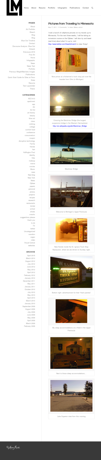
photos (32, 192)
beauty (32, 115)
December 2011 (29, 281)
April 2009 (31, 320)
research (31, 200)
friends (32, 146)
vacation (32, 234)
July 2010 (31, 292)
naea (33, 172)
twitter (32, 228)
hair (33, 149)
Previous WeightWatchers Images (22, 71)
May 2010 (31, 295)
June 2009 (31, 314)
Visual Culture (29, 242)
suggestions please (27, 217)
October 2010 (30, 289)
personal (32, 189)
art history (31, 112)
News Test (31, 66)
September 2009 (28, 306)
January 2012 (30, 278)
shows (32, 211)
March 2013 (30, 258)
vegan (32, 237)
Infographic (31, 60)
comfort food (30, 129)
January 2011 (30, 286)
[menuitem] (26, 8)
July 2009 (31, 312)
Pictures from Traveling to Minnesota (71, 23)
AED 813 (31, 98)
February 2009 (29, 326)
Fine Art (32, 54)
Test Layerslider (29, 85)
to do (33, 223)
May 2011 (31, 283)
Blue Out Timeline (28, 40)
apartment (31, 101)
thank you (31, 220)
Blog (33, 35)
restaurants (30, 203)
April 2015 (31, 255)
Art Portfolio (30, 29)
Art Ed (32, 110)
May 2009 (31, 317)
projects (32, 194)
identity (32, 155)
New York (31, 177)
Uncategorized (29, 231)
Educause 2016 (29, 52)
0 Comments (63, 27)
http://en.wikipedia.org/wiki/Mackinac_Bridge (70, 126)
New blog (31, 175)
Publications (30, 74)
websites (31, 245)
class (71, 27)
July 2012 (31, 264)
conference (31, 132)
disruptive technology (27, 141)
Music (32, 169)
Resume (32, 83)
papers (32, 186)
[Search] (92, 8)
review (32, 206)
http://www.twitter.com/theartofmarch (62, 44)
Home (33, 57)
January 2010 (30, 303)
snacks (32, 214)
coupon (32, 138)
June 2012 (31, 266)
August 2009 (30, 309)
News (33, 63)
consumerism (30, 135)
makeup (32, 160)
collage (32, 126)
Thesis (32, 88)
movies (32, 166)
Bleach (32, 32)
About (33, 26)
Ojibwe (76, 27)
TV (34, 225)
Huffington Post (29, 152)
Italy (33, 158)
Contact (32, 43)
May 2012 (31, 269)
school (80, 27)
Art (34, 107)
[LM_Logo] (14, 8)
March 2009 (30, 323)
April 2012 (31, 272)
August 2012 (30, 261)
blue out (32, 118)
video (33, 240)
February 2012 (29, 275)
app (33, 104)
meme (32, 163)
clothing (32, 124)
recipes (32, 197)
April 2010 (31, 297)
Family (32, 143)
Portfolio (32, 69)
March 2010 (30, 300)
